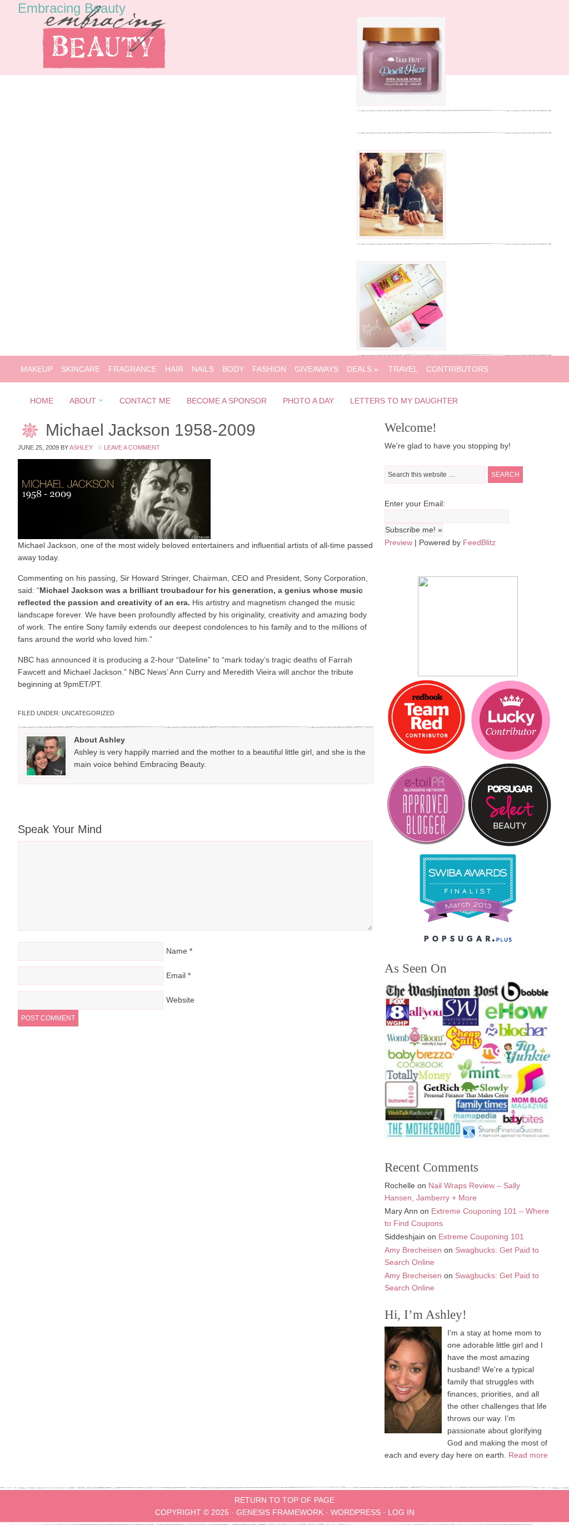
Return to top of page (284, 1500)
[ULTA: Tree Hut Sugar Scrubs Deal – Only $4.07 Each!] (401, 102)
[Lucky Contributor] (510, 756)
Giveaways (316, 369)
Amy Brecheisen (413, 1249)
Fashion (269, 369)
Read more (528, 1455)
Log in (401, 1512)
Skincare (80, 369)
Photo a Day (308, 400)
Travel (403, 369)
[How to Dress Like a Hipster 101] (401, 236)
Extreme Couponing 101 (481, 1236)
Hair (174, 369)
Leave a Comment (132, 447)
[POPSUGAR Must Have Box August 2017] (401, 347)
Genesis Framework (279, 1512)
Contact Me (145, 400)
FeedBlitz (479, 542)
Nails (203, 369)
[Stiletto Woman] (467, 924)
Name (176, 950)
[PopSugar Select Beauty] (509, 843)
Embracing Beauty (72, 8)
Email (176, 975)
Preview (398, 542)
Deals (362, 369)
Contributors (457, 369)
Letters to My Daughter (404, 400)
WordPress (356, 1512)
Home (41, 400)
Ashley (81, 447)
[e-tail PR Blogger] (426, 843)
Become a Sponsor (227, 400)
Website (180, 999)
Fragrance (132, 369)
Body (233, 369)
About (79, 402)
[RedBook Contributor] (427, 756)
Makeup (37, 369)
